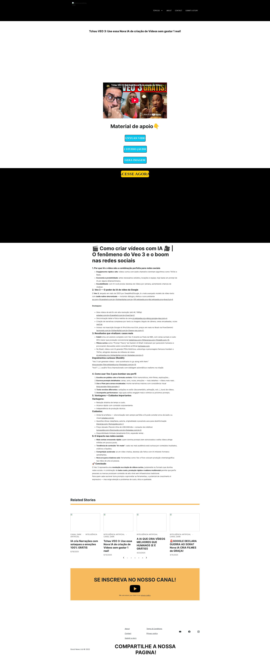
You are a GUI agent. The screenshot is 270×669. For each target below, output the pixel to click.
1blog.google (112, 386)
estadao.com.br (102, 315)
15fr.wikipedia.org (140, 299)
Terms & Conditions (154, 629)
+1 (118, 386)
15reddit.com (161, 340)
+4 (166, 318)
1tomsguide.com (115, 424)
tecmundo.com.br (103, 330)
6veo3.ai (167, 299)
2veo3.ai (129, 315)
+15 (167, 340)
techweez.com (144, 346)
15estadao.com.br (126, 365)
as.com (95, 299)
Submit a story (192, 10)
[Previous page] (124, 558)
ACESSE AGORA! (135, 174)
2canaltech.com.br (117, 315)
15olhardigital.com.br (124, 299)
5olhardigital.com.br (119, 330)
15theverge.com (148, 340)
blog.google (97, 365)
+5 (142, 330)
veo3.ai (99, 324)
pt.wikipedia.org (138, 318)
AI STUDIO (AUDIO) (135, 149)
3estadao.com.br (134, 355)
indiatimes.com (135, 340)
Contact (178, 10)
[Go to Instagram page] (198, 632)
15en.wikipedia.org (110, 365)
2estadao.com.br (132, 430)
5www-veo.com (135, 330)
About (169, 10)
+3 (142, 355)
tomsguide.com (102, 430)
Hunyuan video (135, 138)
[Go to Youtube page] (181, 632)
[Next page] (146, 558)
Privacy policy (152, 633)
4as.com (161, 318)
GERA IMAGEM (135, 160)
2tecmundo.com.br (117, 430)
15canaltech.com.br (106, 299)
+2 (133, 315)
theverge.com (101, 424)
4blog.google (151, 318)
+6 (172, 299)
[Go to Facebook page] (190, 632)
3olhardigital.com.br (118, 355)
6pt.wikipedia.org (156, 299)
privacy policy (146, 595)
